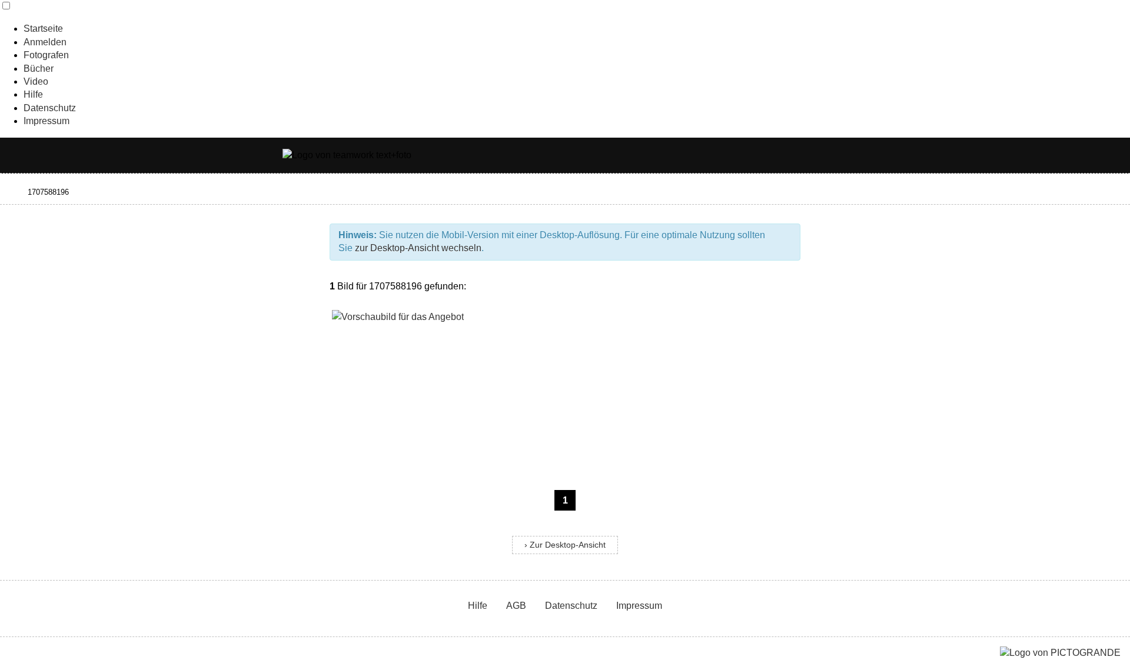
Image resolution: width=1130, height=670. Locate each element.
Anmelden (45, 42)
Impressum (46, 121)
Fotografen (46, 55)
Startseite (43, 29)
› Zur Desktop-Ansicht (565, 545)
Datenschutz (50, 108)
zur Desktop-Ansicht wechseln (418, 248)
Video (36, 81)
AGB (516, 606)
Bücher (39, 69)
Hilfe (33, 94)
